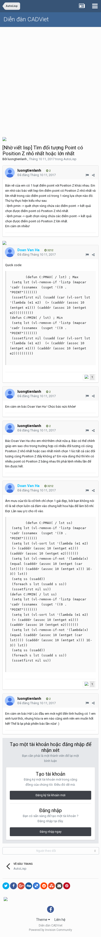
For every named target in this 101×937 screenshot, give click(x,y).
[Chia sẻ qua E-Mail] (59, 885)
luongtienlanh (17, 159)
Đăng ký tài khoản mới (50, 795)
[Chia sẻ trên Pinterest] (66, 885)
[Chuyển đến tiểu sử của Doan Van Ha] (10, 252)
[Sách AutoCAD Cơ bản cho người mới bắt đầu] (4, 242)
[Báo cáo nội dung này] (87, 175)
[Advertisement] (50, 80)
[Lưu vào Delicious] (36, 885)
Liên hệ (59, 920)
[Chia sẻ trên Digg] (28, 885)
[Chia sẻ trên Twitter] (5, 885)
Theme (42, 920)
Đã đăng (36, 175)
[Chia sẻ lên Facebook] (13, 885)
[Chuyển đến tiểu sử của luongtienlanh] (10, 173)
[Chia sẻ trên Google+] (21, 885)
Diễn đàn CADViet (26, 19)
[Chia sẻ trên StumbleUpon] (51, 885)
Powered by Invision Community (50, 930)
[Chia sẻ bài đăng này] (93, 175)
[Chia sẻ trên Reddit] (43, 885)
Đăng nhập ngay (51, 831)
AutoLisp (69, 159)
